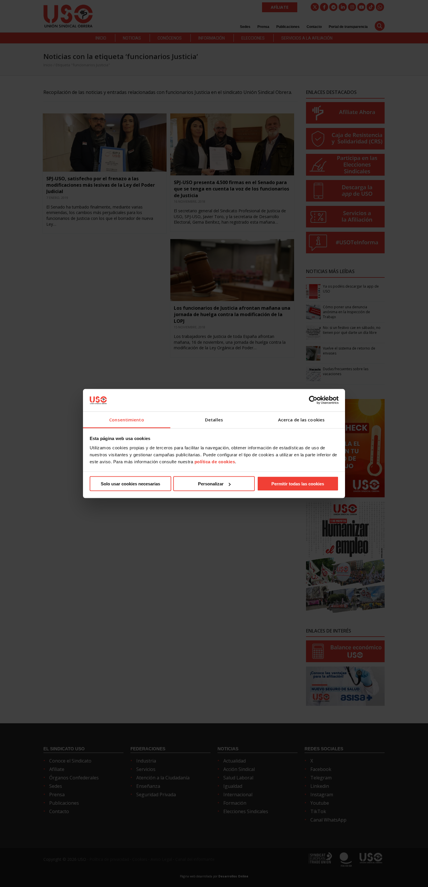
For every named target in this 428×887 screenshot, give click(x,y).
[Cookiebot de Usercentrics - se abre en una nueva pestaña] (313, 400)
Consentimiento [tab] (126, 419)
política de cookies (214, 461)
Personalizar (211, 483)
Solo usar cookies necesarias (130, 483)
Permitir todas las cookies (297, 483)
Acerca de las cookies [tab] (301, 419)
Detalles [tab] (214, 419)
